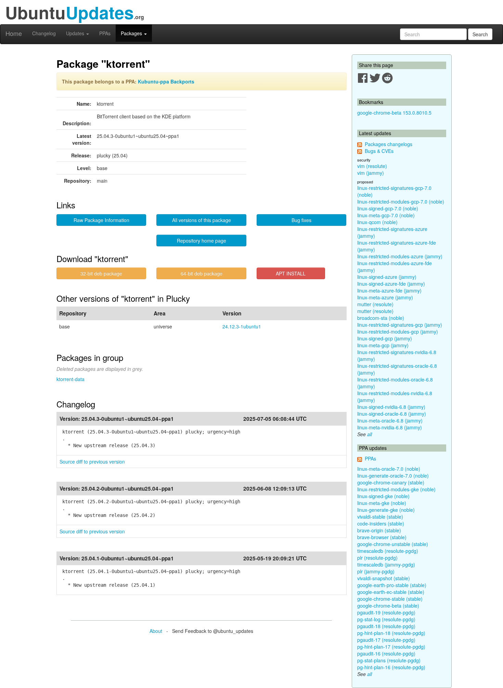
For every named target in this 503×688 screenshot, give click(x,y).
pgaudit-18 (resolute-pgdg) (386, 626)
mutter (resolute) (375, 304)
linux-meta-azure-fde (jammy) (389, 290)
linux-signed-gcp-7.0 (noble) (387, 208)
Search (480, 34)
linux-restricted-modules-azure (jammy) (399, 256)
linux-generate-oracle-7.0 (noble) (393, 475)
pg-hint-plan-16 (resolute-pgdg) (391, 667)
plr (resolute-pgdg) (377, 557)
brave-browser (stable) (382, 537)
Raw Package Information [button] (101, 220)
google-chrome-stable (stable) (390, 598)
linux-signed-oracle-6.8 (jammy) (391, 413)
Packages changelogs (388, 144)
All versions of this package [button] (201, 220)
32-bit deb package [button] (101, 273)
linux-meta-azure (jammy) (385, 297)
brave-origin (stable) (379, 530)
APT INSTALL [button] (291, 273)
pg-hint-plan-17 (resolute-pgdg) (391, 646)
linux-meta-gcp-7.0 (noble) (386, 215)
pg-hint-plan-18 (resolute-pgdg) (391, 632)
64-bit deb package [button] (201, 273)
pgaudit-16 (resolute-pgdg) (386, 653)
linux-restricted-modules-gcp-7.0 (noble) (400, 201)
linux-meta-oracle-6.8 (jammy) (390, 420)
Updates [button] (76, 33)
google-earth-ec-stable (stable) (390, 591)
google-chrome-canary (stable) (390, 482)
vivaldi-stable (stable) (380, 516)
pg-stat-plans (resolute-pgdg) (389, 660)
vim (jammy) (370, 172)
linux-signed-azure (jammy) (386, 276)
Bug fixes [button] (301, 220)
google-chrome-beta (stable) (388, 605)
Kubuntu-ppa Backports (166, 81)
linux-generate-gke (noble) (386, 509)
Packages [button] (132, 33)
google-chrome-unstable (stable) (392, 544)
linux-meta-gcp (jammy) (383, 345)
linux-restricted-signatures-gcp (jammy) (399, 324)
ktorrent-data (70, 379)
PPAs (105, 33)
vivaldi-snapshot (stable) (383, 578)
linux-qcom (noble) (377, 222)
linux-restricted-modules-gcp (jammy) (397, 331)
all (369, 434)
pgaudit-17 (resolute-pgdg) (386, 639)
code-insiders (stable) (380, 523)
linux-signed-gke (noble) (383, 496)
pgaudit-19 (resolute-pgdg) (386, 612)
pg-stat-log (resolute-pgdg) (386, 619)
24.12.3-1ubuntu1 (241, 326)
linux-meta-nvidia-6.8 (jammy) (389, 427)
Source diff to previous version (92, 461)
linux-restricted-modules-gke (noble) (396, 489)
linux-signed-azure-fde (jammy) (391, 283)
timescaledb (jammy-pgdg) (386, 564)
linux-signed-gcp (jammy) (384, 338)
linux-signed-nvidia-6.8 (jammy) (391, 406)
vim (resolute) (372, 166)
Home (13, 33)
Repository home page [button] (201, 240)
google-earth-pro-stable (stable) (391, 585)
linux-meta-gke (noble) (381, 502)
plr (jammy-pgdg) (376, 571)
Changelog (44, 33)
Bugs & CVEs (379, 150)
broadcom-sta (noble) (380, 317)
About (156, 630)
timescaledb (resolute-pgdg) (387, 550)
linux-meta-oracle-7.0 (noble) (388, 468)
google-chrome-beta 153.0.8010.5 (394, 112)
